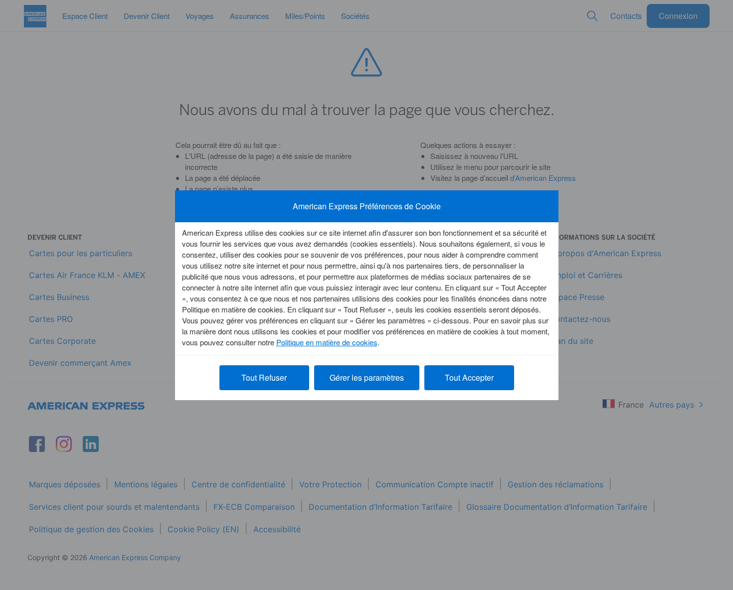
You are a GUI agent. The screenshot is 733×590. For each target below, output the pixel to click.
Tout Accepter (469, 377)
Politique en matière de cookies (326, 342)
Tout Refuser (264, 377)
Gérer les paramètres (367, 377)
